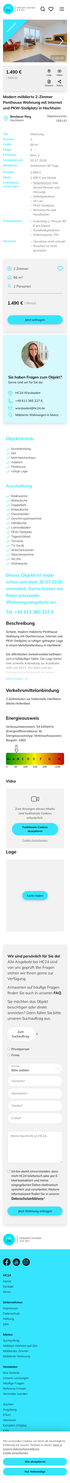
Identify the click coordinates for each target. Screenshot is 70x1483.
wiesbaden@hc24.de (30, 408)
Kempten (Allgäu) (15, 1425)
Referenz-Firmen (14, 1388)
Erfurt (6, 1415)
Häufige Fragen (13, 1383)
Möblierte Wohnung (16, 1356)
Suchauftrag (11, 1340)
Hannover (9, 1420)
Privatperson (20, 1049)
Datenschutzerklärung (27, 1198)
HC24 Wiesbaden (27, 393)
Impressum (10, 1308)
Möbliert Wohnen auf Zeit (20, 1346)
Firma (15, 1055)
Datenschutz (11, 1313)
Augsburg (10, 1409)
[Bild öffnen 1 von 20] (35, 41)
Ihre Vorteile (11, 1373)
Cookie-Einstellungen (35, 840)
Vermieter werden (15, 1394)
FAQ (57, 992)
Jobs (6, 1324)
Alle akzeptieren (35, 1461)
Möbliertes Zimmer (16, 1351)
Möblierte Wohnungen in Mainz (36, 415)
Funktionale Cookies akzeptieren (35, 829)
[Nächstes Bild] (61, 41)
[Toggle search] (43, 9)
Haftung (8, 1319)
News (7, 1292)
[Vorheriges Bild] (8, 41)
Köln (6, 1430)
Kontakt (8, 1286)
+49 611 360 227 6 (29, 400)
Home (7, 1281)
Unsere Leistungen (16, 1378)
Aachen (8, 1404)
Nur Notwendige (35, 1471)
